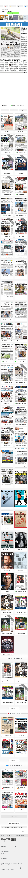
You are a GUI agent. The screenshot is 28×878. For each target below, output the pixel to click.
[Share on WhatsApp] (23, 110)
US (6, 6)
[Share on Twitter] (14, 831)
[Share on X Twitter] (14, 110)
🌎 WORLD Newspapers (14, 766)
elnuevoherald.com (4, 9)
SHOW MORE (14, 708)
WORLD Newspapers (5, 849)
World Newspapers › (14, 823)
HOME (15, 851)
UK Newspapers (14, 713)
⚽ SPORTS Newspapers (14, 658)
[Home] (1, 6)
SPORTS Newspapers (5, 851)
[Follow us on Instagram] (11, 835)
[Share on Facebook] (5, 110)
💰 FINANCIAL (12, 6)
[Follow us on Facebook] (7, 835)
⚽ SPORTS (20, 6)
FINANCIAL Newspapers (5, 853)
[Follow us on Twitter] (9, 835)
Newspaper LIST (17, 849)
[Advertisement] (14, 89)
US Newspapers (4, 856)
